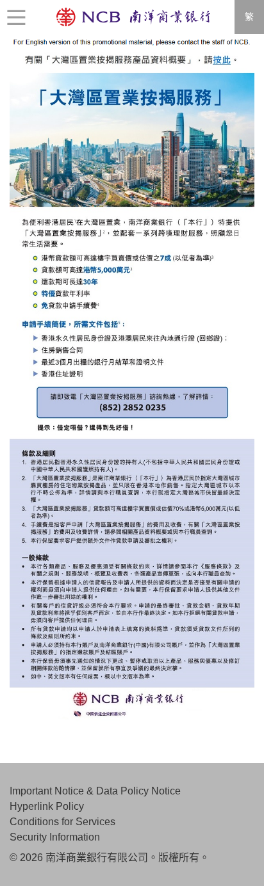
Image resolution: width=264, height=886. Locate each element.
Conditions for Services (62, 821)
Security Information (55, 837)
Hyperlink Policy (47, 806)
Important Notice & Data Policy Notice (95, 790)
